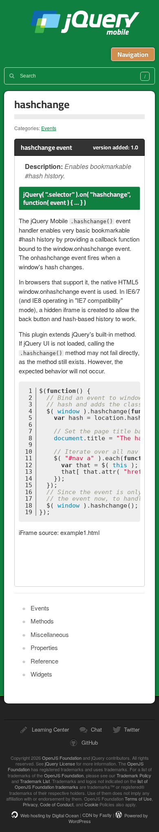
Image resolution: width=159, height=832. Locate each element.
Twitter (131, 729)
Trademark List (35, 781)
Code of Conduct (56, 804)
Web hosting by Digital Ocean (49, 815)
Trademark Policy (134, 775)
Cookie (91, 804)
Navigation (132, 54)
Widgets (41, 674)
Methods (42, 621)
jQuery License (60, 763)
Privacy (30, 804)
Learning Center (50, 729)
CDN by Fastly (97, 815)
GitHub (90, 742)
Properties (44, 647)
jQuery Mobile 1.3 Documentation (84, 23)
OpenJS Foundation (62, 757)
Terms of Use (138, 798)
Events (48, 127)
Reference (44, 661)
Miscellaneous (50, 634)
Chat (96, 729)
